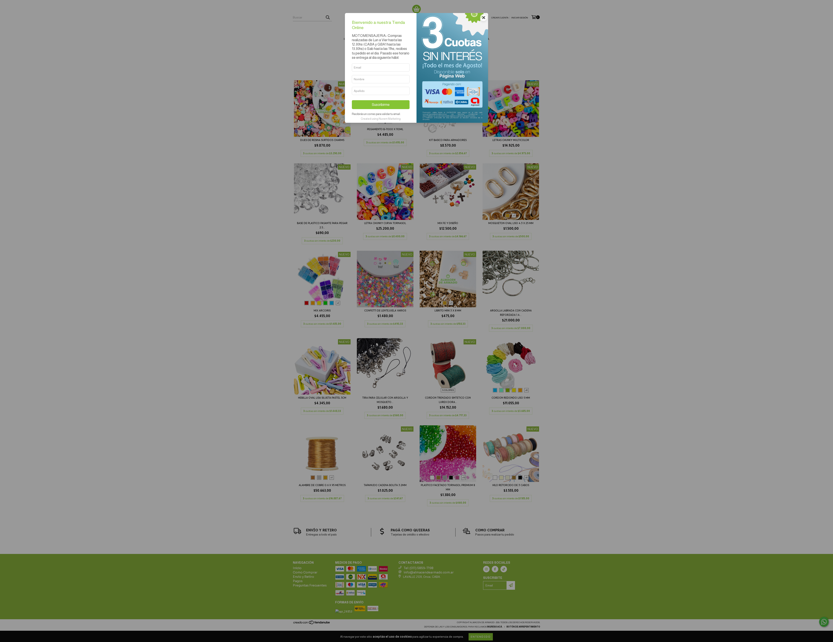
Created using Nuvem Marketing (381, 118)
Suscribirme (381, 105)
